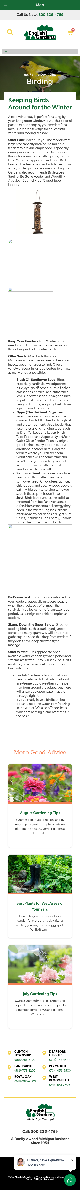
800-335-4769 (51, 14)
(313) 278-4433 (59, 1060)
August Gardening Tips (40, 812)
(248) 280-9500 (25, 1081)
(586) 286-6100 (24, 1060)
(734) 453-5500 (60, 1070)
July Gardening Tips (40, 993)
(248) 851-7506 (59, 1085)
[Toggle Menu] (40, 51)
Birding (40, 82)
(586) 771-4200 (24, 1070)
